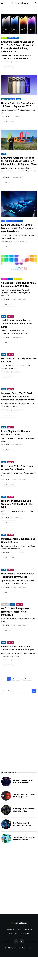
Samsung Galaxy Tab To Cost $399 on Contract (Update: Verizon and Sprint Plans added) (18, 396)
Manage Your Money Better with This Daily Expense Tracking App (23, 782)
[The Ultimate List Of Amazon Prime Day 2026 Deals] (6, 838)
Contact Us (24, 934)
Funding (14, 934)
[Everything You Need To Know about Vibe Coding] (6, 810)
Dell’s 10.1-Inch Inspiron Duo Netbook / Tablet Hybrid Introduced (16, 611)
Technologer (7, 241)
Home (9, 929)
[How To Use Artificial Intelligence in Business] (6, 824)
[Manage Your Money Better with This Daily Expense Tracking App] (6, 781)
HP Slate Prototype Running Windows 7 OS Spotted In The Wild (17, 504)
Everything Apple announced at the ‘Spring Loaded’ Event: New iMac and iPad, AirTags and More (19, 161)
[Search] (36, 3)
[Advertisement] (15, 738)
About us (18, 929)
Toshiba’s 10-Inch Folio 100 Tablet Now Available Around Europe (16, 323)
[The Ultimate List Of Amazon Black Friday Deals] (6, 796)
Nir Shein (6, 62)
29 (25, 679)
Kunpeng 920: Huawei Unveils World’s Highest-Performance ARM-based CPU (17, 228)
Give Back (28, 929)
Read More (7, 67)
